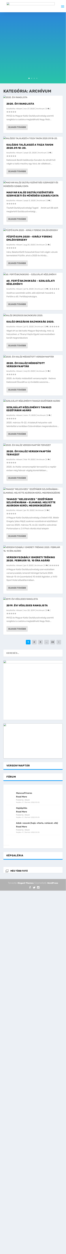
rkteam (19, 109)
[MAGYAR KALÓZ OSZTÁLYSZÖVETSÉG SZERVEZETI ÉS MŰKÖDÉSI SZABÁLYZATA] (33, 184)
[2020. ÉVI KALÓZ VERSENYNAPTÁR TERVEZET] (33, 445)
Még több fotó (19, 871)
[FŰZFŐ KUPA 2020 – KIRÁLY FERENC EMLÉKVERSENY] (33, 230)
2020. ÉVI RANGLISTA (20, 103)
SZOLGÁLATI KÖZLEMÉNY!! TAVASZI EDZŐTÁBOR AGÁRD (28, 409)
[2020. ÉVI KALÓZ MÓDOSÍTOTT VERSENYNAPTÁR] (33, 357)
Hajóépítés (21, 808)
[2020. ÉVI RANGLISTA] (33, 97)
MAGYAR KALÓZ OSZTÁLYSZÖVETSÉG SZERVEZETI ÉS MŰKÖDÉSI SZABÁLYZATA (32, 194)
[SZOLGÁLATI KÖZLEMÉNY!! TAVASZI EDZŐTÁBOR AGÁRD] (33, 401)
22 (52, 642)
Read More (21, 796)
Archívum (40, 109)
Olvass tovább (17, 127)
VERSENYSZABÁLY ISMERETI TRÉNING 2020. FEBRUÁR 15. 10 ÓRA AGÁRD (30, 559)
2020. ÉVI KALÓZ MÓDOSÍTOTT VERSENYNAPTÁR (25, 365)
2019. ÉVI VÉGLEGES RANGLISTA (27, 605)
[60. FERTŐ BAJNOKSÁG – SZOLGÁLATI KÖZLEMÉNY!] (33, 274)
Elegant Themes (26, 883)
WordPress (52, 883)
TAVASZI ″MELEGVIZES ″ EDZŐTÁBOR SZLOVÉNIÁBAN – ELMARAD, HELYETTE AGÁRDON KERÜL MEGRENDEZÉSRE (31, 502)
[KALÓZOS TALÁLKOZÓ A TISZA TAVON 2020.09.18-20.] (33, 138)
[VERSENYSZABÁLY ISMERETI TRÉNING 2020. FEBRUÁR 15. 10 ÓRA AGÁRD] (33, 549)
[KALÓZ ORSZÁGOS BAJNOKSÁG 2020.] (33, 315)
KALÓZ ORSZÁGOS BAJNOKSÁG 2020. (30, 321)
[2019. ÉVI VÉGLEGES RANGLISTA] (33, 599)
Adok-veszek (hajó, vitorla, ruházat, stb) (37, 823)
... (46, 642)
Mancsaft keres (24, 793)
